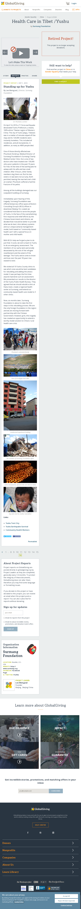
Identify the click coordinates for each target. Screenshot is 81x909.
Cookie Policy (19, 902)
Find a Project (61, 81)
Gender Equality (30, 17)
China (41, 17)
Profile (16, 675)
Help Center (40, 825)
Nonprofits (36, 10)
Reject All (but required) (66, 901)
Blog (67, 10)
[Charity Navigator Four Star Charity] (24, 888)
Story (6, 76)
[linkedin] (53, 832)
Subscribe (55, 791)
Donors (6, 843)
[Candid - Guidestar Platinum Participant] (32, 888)
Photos (25, 76)
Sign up (10, 629)
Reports (15, 76)
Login (74, 3)
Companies (48, 10)
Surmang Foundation (42, 26)
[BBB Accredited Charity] (41, 888)
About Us (8, 865)
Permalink (32, 541)
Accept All (66, 896)
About (26, 10)
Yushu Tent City (12, 523)
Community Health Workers (17, 530)
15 (37, 552)
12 (25, 552)
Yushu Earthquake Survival (17, 526)
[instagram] (40, 832)
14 (33, 552)
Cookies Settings (66, 905)
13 (29, 552)
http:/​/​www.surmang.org (10, 667)
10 (17, 552)
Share (34, 76)
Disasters (58, 10)
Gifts (78, 9)
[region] (40, 900)
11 (21, 552)
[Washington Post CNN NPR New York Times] (40, 882)
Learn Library (10, 872)
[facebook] (27, 832)
